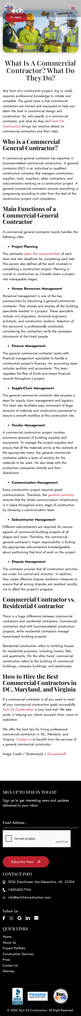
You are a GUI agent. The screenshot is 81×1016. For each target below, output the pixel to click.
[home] (13, 8)
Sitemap (8, 971)
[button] (73, 8)
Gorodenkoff (56, 753)
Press (6, 959)
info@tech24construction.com (29, 897)
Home (7, 936)
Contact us (24, 739)
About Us (9, 942)
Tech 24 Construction (18, 709)
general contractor (61, 494)
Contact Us (10, 965)
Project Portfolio (14, 948)
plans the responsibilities (42, 253)
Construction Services (18, 954)
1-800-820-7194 (19, 889)
